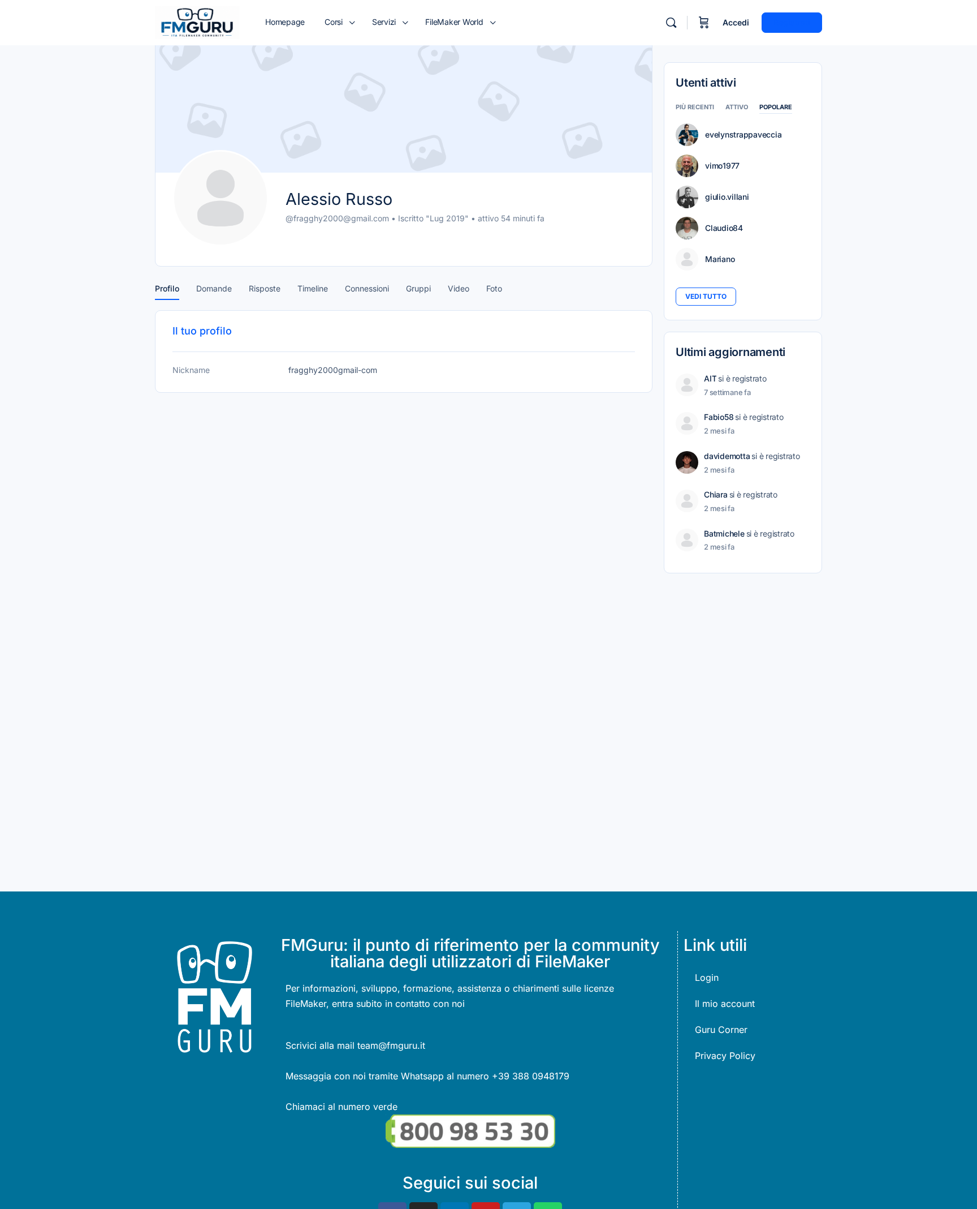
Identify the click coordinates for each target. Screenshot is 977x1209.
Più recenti (695, 107)
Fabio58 (718, 417)
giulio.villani (727, 197)
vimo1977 (722, 165)
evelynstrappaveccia (743, 134)
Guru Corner (721, 1029)
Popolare (775, 107)
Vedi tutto (706, 296)
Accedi (736, 22)
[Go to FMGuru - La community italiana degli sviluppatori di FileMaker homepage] (197, 22)
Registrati (791, 22)
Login (707, 977)
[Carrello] (704, 22)
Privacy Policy (725, 1055)
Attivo (736, 107)
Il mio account (725, 1003)
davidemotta (727, 456)
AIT (710, 378)
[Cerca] (671, 22)
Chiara (716, 494)
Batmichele (724, 533)
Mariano (719, 259)
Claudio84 (724, 228)
